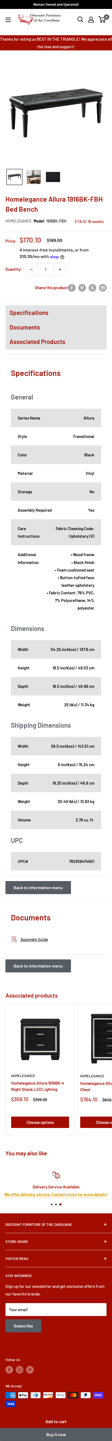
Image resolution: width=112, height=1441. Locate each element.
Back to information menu (38, 887)
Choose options (40, 1122)
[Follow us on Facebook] (9, 1370)
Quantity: (13, 269)
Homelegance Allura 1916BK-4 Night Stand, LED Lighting (37, 1086)
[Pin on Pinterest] (82, 287)
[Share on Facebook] (72, 287)
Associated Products (37, 341)
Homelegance (18, 221)
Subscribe (23, 1325)
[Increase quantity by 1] (60, 269)
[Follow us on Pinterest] (30, 1370)
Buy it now (56, 1434)
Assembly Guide (34, 939)
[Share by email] (103, 287)
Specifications (29, 312)
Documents (25, 327)
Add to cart (56, 1421)
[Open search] (80, 19)
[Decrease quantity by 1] (31, 269)
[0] (102, 19)
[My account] (91, 19)
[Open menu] (8, 20)
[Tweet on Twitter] (92, 287)
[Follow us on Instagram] (19, 1370)
